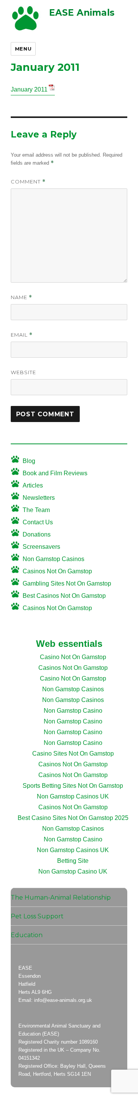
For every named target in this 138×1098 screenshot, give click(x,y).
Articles (33, 485)
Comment (28, 181)
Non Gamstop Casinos (53, 559)
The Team (36, 510)
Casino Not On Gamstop (73, 657)
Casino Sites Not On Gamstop (73, 753)
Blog (29, 461)
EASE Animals (82, 12)
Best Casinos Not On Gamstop (64, 595)
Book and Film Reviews (55, 473)
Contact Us (38, 522)
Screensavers (41, 546)
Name (21, 297)
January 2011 (29, 89)
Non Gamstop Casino (73, 710)
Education (27, 935)
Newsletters (39, 497)
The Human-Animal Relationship (61, 897)
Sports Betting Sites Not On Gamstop (73, 785)
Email (22, 335)
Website (23, 372)
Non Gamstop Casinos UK (73, 796)
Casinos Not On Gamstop (57, 571)
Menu (23, 49)
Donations (37, 534)
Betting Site (73, 860)
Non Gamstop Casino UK (72, 871)
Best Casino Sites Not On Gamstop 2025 (73, 818)
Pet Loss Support (37, 916)
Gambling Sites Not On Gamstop (67, 583)
